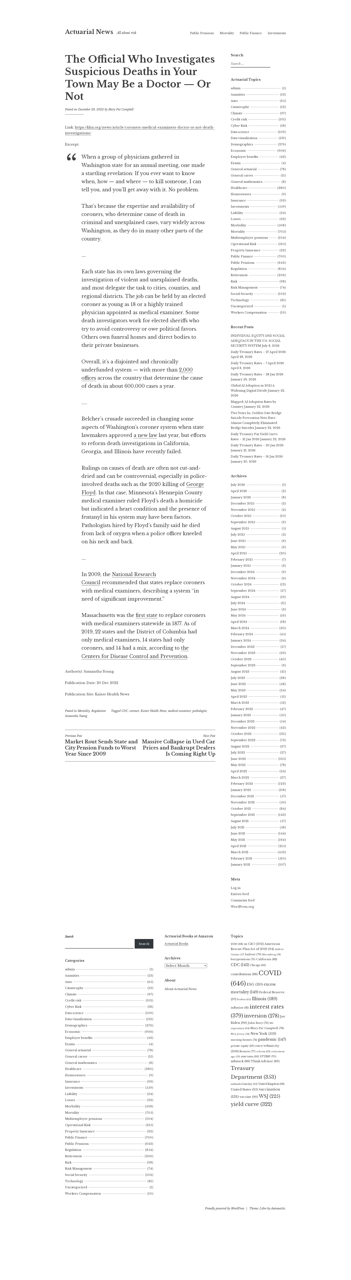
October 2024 (241, 584)
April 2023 (239, 696)
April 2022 (239, 771)
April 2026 (239, 491)
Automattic (278, 1208)
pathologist (199, 711)
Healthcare (239, 188)
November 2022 (243, 728)
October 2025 (241, 516)
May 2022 (238, 765)
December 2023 (243, 647)
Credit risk (239, 119)
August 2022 (240, 746)
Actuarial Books (176, 944)
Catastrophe (240, 107)
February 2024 (242, 634)
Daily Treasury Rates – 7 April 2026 (257, 363)
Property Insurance (245, 250)
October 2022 (241, 734)
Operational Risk (243, 244)
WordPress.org (242, 907)
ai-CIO (254, 944)
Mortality (227, 33)
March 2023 (240, 703)
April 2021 (238, 846)
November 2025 (243, 510)
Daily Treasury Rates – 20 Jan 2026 (257, 445)
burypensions (243, 959)
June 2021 (238, 833)
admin (235, 88)
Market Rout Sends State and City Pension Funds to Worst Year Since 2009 (101, 745)
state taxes (250, 1056)
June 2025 (238, 541)
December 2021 (242, 796)
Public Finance (251, 33)
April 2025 (239, 553)
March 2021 (239, 852)
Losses (236, 219)
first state (146, 615)
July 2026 (238, 485)
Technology (240, 300)
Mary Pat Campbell (120, 109)
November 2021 (243, 802)
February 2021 (241, 858)
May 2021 (238, 840)
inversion (261, 1016)
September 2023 (243, 665)
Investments (277, 33)
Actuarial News (89, 32)
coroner (134, 711)
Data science (240, 132)
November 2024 (243, 578)
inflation (240, 1007)
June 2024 (238, 609)
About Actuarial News (181, 989)
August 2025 (240, 528)
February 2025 (242, 559)
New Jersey (240, 1034)
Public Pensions (202, 33)
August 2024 (240, 597)
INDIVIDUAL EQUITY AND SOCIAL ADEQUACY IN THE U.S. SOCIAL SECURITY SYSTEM (258, 341)
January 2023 (241, 715)
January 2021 (240, 864)
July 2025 (238, 534)
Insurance (238, 200)
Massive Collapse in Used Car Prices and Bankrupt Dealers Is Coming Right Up (178, 745)
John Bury (258, 1023)
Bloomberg (271, 954)
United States (244, 1089)
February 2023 (242, 709)
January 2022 (241, 790)
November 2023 (243, 653)
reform (263, 1051)
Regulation (98, 711)
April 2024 (239, 622)
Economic (238, 151)
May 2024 (238, 615)
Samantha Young (76, 716)
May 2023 (238, 690)
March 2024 (240, 628)
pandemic (272, 1039)
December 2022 (243, 721)
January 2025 (241, 566)
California (266, 959)
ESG (255, 984)
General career (242, 175)
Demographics (242, 144)
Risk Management (244, 287)
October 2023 (241, 659)
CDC (124, 711)
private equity (243, 1045)
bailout (253, 954)
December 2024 (243, 572)
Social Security (242, 294)
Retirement (239, 275)
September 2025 (243, 522)
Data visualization (244, 138)
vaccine (248, 1097)
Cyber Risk (239, 125)
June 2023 (238, 684)
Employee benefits (244, 157)
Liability (237, 213)
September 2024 (243, 591)
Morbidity (238, 225)
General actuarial (244, 169)
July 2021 (237, 827)
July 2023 (238, 678)
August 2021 (240, 821)
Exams (236, 163)
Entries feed (240, 894)
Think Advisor (265, 1061)
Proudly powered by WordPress (224, 1208)
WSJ (269, 1096)
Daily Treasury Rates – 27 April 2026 (258, 352)
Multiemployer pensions (249, 238)
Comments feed (243, 900)
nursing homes (244, 1039)
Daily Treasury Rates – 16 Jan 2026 (257, 456)
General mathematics (247, 182)
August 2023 (240, 671)
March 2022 (240, 777)
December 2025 (242, 503)
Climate (236, 113)
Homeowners (241, 194)
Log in (235, 888)
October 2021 (241, 808)
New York (263, 1034)
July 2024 (238, 603)
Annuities (238, 94)
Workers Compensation (249, 312)
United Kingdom (271, 1083)
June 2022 (238, 759)
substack (240, 1061)
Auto (234, 101)
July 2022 (238, 752)
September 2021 (243, 815)
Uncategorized (242, 306)
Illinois (264, 998)
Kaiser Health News (153, 711)
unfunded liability (244, 1084)
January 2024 (241, 640)
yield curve (251, 1104)
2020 (237, 944)
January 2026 (241, 497)
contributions (244, 974)
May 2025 (238, 547)
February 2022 (242, 783)
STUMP (268, 1056)
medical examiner (179, 711)
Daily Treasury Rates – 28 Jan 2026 (257, 374)
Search (144, 944)
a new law (145, 435)
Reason (247, 1051)
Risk (234, 281)
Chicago (258, 965)
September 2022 (243, 740)
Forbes (244, 999)
